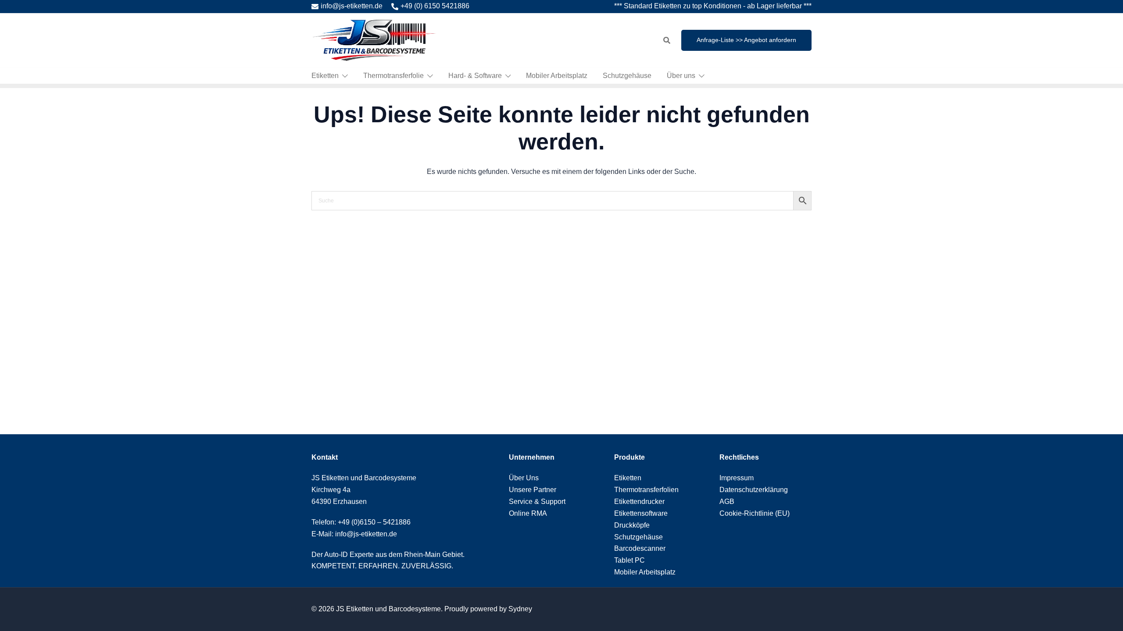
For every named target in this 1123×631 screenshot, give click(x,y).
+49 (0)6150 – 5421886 (374, 522)
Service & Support (537, 501)
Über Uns (524, 478)
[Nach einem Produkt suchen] (666, 40)
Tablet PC (629, 560)
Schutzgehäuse (627, 75)
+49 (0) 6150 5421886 (435, 6)
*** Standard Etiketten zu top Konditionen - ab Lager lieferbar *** (713, 6)
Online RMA (528, 513)
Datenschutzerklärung (753, 489)
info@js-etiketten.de (352, 6)
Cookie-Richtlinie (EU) (754, 513)
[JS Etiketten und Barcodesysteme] (373, 39)
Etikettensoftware (641, 513)
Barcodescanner (639, 548)
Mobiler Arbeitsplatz (556, 75)
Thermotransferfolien (646, 489)
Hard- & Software (475, 75)
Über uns (681, 75)
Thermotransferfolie (393, 75)
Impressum (736, 478)
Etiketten (325, 75)
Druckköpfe (632, 525)
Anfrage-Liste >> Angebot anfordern (746, 39)
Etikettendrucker (639, 501)
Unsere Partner (532, 489)
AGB (726, 501)
